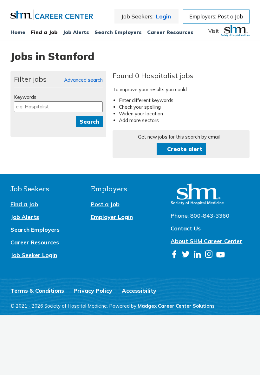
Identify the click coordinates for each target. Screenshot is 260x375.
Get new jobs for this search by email (179, 137)
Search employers (118, 32)
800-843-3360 (210, 215)
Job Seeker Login (33, 255)
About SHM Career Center (206, 241)
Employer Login (112, 217)
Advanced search (83, 80)
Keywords (25, 97)
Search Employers (35, 229)
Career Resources (170, 32)
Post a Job (105, 204)
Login (163, 16)
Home (17, 32)
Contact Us (186, 228)
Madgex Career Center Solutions (176, 306)
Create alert (184, 149)
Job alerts (76, 32)
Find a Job (44, 32)
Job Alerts (24, 217)
